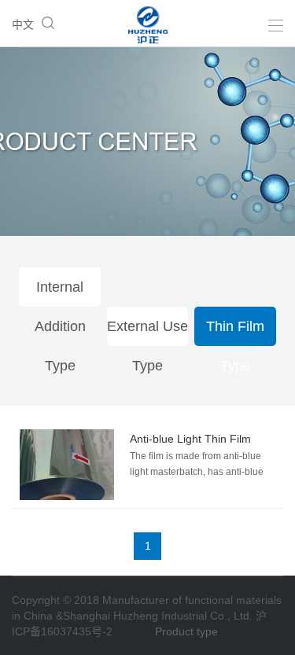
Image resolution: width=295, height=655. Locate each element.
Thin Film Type (235, 332)
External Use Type (147, 332)
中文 (23, 24)
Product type (186, 631)
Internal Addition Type (60, 293)
